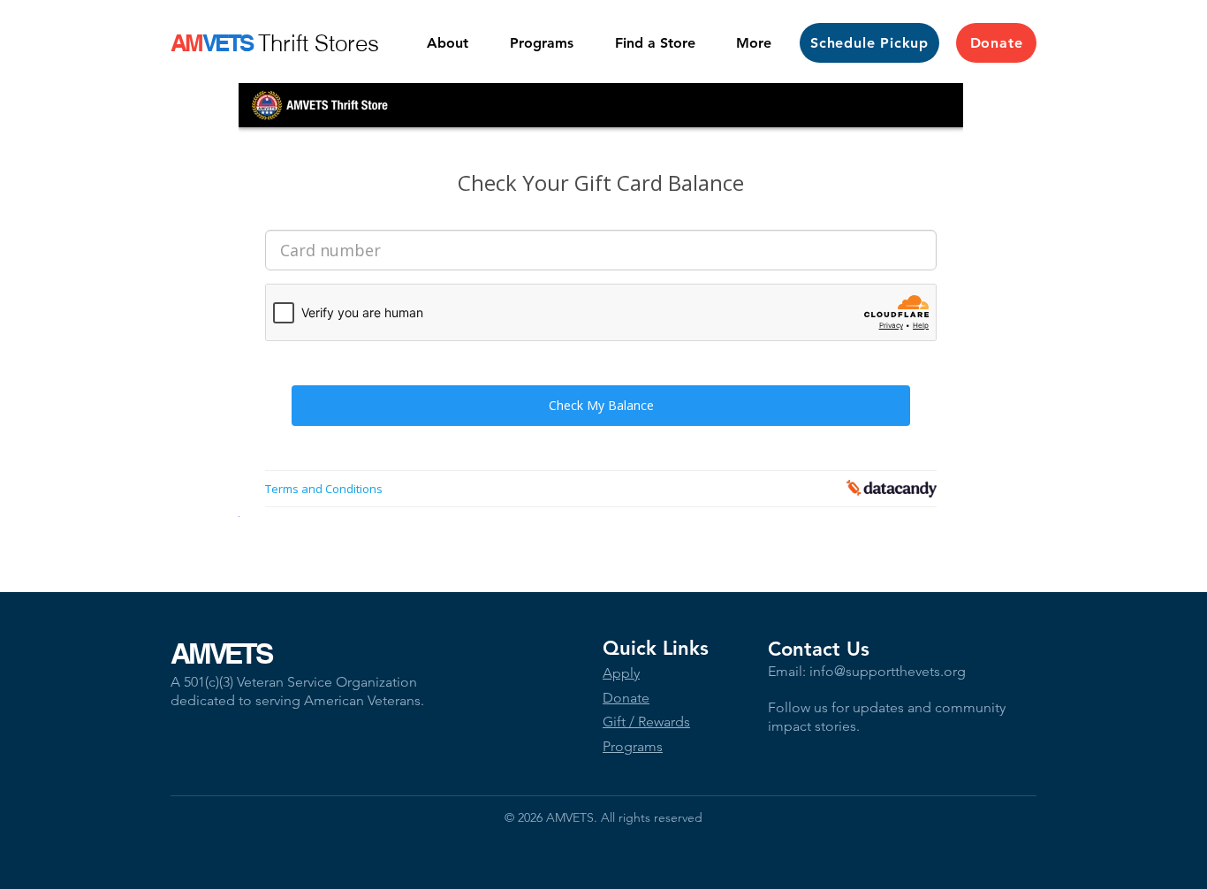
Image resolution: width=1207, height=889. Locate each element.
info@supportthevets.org (887, 671)
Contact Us (818, 649)
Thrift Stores (318, 43)
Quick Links (656, 648)
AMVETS (221, 653)
